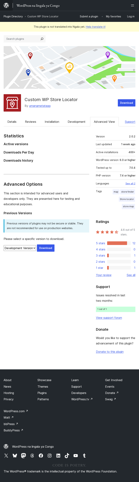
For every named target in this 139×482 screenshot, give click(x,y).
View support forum (109, 317)
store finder (127, 191)
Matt (9, 417)
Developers (78, 393)
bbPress (11, 424)
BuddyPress (13, 430)
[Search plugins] (42, 38)
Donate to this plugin (110, 351)
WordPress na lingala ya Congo (33, 446)
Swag (110, 399)
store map (128, 206)
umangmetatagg (39, 106)
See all (131, 275)
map (116, 191)
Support (130, 121)
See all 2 (130, 183)
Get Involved (114, 380)
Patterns (43, 399)
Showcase (44, 380)
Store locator (127, 199)
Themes (42, 386)
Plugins (42, 393)
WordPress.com (16, 411)
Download (126, 102)
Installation (52, 121)
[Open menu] (133, 5)
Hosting (9, 393)
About (8, 380)
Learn (75, 380)
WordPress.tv (82, 399)
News (7, 386)
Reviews (30, 121)
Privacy (9, 399)
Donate (112, 393)
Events (109, 386)
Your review (103, 275)
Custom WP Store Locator (51, 99)
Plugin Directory (13, 16)
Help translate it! (96, 26)
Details (11, 121)
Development (76, 121)
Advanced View (104, 121)
